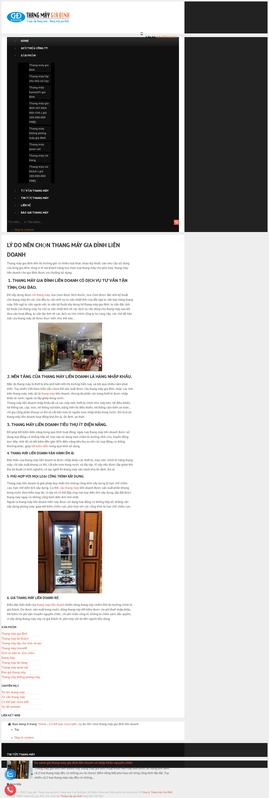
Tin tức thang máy (13, 692)
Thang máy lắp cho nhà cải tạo (21, 643)
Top (16, 729)
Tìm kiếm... (34, 222)
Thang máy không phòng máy (20, 677)
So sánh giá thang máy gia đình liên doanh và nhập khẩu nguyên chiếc (83, 762)
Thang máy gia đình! (71, 796)
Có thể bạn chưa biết (15, 702)
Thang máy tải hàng (14, 662)
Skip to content (23, 229)
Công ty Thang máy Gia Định (157, 792)
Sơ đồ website (10, 706)
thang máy (48, 393)
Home (42, 724)
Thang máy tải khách (15, 638)
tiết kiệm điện (40, 446)
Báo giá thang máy (13, 672)
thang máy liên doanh (51, 604)
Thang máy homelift (14, 648)
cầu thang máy (69, 487)
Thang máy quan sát (14, 667)
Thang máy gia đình (14, 633)
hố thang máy (41, 295)
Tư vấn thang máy (13, 697)
